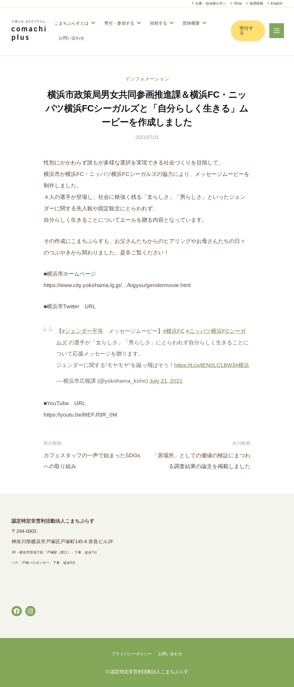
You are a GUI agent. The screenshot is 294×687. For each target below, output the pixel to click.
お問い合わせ (71, 38)
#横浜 (242, 365)
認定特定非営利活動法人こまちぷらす (149, 671)
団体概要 (191, 23)
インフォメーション (147, 79)
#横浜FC (174, 331)
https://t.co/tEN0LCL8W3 (204, 365)
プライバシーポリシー (132, 653)
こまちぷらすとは (71, 23)
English (277, 3)
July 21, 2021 (166, 381)
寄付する (246, 30)
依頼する (158, 23)
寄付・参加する (119, 23)
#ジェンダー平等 (82, 331)
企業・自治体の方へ (210, 3)
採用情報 (256, 3)
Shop (238, 3)
